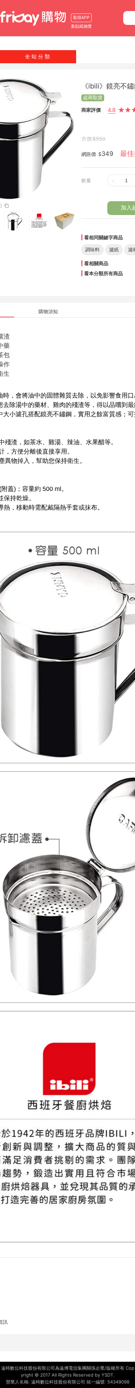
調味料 (92, 249)
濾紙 (114, 249)
